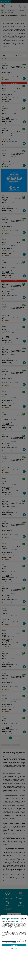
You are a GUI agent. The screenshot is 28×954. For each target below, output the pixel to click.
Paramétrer (14, 951)
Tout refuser (14, 948)
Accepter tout (14, 945)
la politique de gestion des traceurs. (14, 942)
